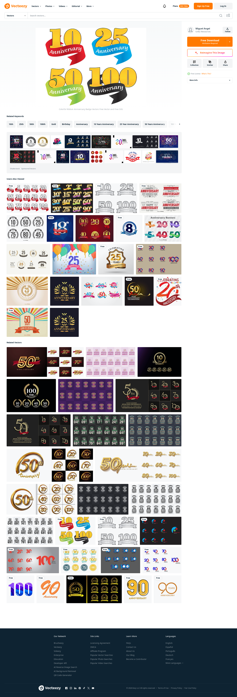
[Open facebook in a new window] (66, 688)
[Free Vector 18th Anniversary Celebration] (60, 228)
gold (53, 124)
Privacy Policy (176, 688)
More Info (194, 80)
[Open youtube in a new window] (93, 688)
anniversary (82, 124)
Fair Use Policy (190, 688)
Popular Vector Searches (101, 655)
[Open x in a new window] (88, 688)
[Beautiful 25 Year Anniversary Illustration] (27, 291)
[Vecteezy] (15, 6)
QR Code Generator (63, 675)
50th (32, 124)
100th (42, 124)
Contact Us (131, 647)
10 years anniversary (104, 124)
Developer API (60, 663)
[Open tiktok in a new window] (84, 688)
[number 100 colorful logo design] (20, 589)
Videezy (57, 651)
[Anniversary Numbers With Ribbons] (72, 198)
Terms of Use (163, 688)
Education (58, 659)
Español (169, 647)
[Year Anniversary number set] (158, 259)
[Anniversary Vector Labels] (26, 228)
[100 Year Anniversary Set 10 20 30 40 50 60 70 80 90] (33, 560)
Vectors (35, 6)
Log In (223, 6)
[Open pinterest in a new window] (80, 688)
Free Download (210, 42)
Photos (48, 6)
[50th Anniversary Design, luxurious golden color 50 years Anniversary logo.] (64, 291)
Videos (62, 6)
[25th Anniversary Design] (64, 322)
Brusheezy (59, 643)
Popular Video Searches (101, 663)
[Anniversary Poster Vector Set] (101, 291)
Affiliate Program (98, 651)
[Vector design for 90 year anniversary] (138, 589)
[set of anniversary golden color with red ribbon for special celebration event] (148, 395)
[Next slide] (177, 124)
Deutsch (169, 655)
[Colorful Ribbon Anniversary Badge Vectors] (75, 531)
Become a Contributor (136, 659)
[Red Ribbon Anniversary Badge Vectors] (28, 198)
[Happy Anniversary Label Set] (160, 198)
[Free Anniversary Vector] (28, 259)
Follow (227, 31)
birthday (66, 124)
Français (169, 659)
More (88, 6)
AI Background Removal (65, 671)
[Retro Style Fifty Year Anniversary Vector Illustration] (27, 322)
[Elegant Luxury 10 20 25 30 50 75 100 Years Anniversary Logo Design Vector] (159, 362)
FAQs (128, 643)
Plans (175, 6)
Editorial (76, 6)
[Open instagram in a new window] (71, 688)
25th (21, 124)
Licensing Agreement (100, 643)
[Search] (220, 15)
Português (170, 651)
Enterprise (59, 655)
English (169, 643)
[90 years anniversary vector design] (50, 589)
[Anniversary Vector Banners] (162, 228)
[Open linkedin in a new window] (75, 688)
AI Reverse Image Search (65, 667)
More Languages (173, 663)
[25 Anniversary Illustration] (74, 259)
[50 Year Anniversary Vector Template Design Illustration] (139, 291)
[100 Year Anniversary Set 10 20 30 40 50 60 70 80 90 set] (160, 531)
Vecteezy (58, 647)
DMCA (93, 647)
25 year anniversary (129, 124)
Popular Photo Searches (101, 659)
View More (167, 157)
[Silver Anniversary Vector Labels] (116, 198)
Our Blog (130, 655)
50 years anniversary (155, 124)
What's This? (206, 74)
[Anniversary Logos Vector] (94, 228)
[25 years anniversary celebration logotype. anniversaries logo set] (116, 259)
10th (11, 124)
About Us (130, 651)
